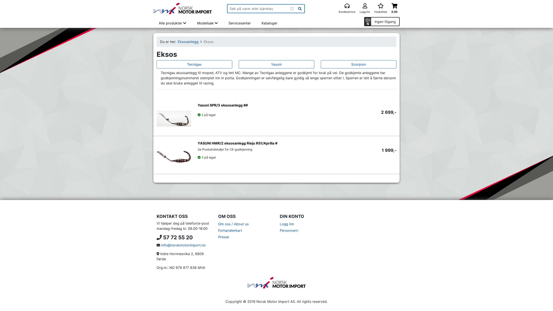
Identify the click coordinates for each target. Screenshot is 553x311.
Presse (223, 237)
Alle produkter (171, 23)
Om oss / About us (233, 224)
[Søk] (300, 9)
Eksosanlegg (188, 42)
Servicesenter (240, 23)
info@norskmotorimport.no (183, 245)
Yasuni (276, 64)
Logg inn (287, 224)
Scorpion (358, 64)
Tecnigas (194, 64)
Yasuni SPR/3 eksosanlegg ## (223, 105)
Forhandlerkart (230, 230)
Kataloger (269, 23)
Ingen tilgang (385, 21)
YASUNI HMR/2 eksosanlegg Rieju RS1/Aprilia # (237, 143)
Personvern (289, 230)
